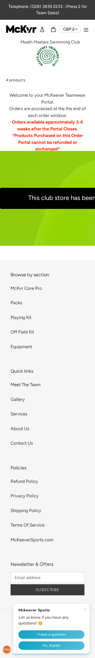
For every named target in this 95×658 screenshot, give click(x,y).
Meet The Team (25, 384)
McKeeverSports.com (32, 539)
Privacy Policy (25, 495)
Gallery (18, 399)
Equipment (21, 346)
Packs (16, 302)
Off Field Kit (22, 332)
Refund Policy (24, 481)
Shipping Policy (26, 510)
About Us (20, 428)
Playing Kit (21, 317)
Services (19, 413)
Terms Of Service (27, 525)
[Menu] (86, 29)
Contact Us (22, 443)
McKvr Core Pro (26, 288)
